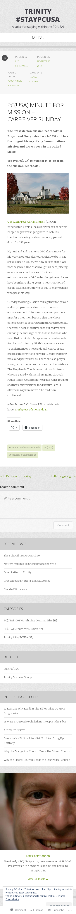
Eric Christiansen (38, 856)
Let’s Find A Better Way (15, 476)
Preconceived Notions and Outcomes (27, 580)
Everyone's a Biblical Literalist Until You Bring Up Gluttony (34, 741)
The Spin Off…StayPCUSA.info (22, 555)
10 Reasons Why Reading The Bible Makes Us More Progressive (34, 711)
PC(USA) (48, 447)
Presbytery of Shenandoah (31, 409)
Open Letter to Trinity (17, 572)
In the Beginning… (63, 476)
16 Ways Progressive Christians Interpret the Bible (35, 721)
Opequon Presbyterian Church (26, 221)
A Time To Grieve (14, 730)
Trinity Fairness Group (18, 677)
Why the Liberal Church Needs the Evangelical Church (37, 760)
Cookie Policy (12, 899)
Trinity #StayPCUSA (38, 15)
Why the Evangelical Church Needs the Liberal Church (37, 751)
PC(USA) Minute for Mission (21, 629)
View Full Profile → (38, 879)
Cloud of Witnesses (15, 589)
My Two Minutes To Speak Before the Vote (30, 564)
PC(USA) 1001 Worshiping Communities (28, 620)
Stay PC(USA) (12, 668)
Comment (63, 525)
